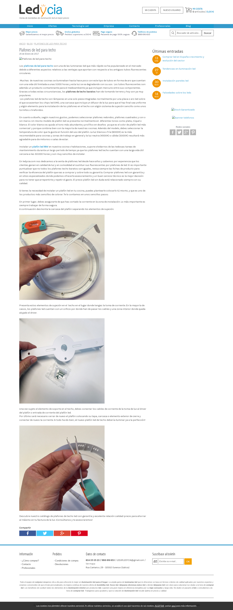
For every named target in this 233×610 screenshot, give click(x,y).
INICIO (22, 44)
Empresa (109, 26)
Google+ (186, 132)
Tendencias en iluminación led (179, 68)
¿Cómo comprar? (30, 560)
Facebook (173, 132)
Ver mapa (90, 563)
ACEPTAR (159, 606)
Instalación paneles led (175, 80)
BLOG (30, 44)
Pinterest (193, 132)
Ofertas (52, 26)
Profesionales (162, 26)
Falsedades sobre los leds (177, 92)
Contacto (134, 26)
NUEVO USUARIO (171, 10)
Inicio (30, 26)
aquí (174, 606)
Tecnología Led (80, 26)
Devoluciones (61, 564)
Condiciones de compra (66, 560)
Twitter (179, 132)
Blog (188, 26)
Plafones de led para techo (50, 44)
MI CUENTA (150, 10)
